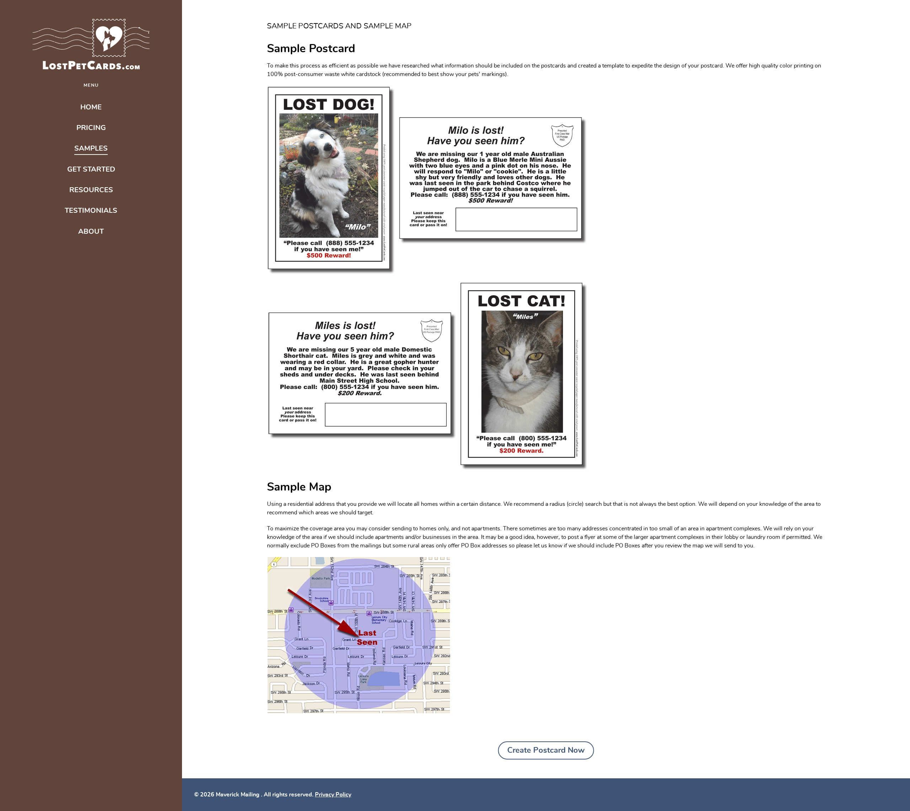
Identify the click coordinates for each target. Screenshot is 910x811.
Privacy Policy (333, 795)
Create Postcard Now (546, 750)
